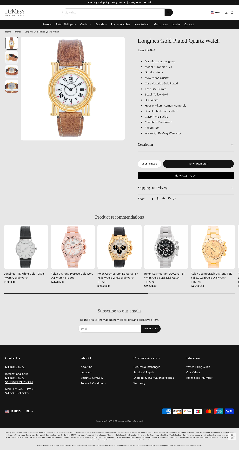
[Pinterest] (163, 198)
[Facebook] (152, 198)
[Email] (174, 198)
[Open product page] (26, 247)
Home (8, 31)
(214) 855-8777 (15, 367)
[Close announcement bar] (235, 2)
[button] (118, 12)
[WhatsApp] (169, 198)
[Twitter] (158, 198)
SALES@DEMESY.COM (19, 382)
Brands (17, 31)
